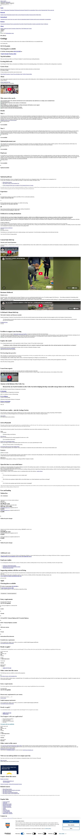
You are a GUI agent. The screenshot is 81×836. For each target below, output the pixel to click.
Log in (12, 3)
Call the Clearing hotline (27, 74)
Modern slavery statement (7, 813)
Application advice (4, 19)
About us (4, 809)
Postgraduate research (11, 14)
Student (2, 29)
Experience (8, 74)
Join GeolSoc (3, 415)
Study (1, 8)
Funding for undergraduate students (9, 565)
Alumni (17, 28)
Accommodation (32, 10)
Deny (71, 828)
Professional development (19, 10)
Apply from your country (12, 19)
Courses (1, 10)
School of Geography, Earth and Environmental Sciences (11, 784)
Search (3, 3)
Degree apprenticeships (14, 23)
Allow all (71, 821)
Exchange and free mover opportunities (37, 19)
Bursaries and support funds (8, 567)
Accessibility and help (7, 812)
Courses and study (6, 801)
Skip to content (3, 0)
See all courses (3, 697)
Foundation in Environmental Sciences (7, 748)
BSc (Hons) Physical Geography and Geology (11, 790)
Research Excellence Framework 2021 (28, 14)
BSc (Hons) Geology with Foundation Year (11, 183)
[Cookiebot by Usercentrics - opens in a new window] (7, 834)
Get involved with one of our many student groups (9, 446)
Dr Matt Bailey (3, 391)
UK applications (3, 593)
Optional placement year (5, 507)
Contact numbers (6, 811)
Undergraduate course (10, 33)
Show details (61, 833)
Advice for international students (23, 19)
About (2, 26)
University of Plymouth (7, 818)
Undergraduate (6, 10)
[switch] (34, 834)
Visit (22, 28)
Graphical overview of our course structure (8, 120)
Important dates (44, 10)
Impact (5, 14)
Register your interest (4, 779)
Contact (30, 28)
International (3, 17)
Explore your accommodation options (7, 441)
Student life (26, 10)
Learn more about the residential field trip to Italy (9, 246)
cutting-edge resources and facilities (20, 333)
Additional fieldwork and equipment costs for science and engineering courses (16, 556)
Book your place (3, 760)
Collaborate (46, 23)
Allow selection (71, 825)
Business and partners (7, 806)
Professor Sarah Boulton (5, 401)
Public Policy (38, 14)
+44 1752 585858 (6, 782)
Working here (25, 28)
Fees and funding (16, 74)
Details (4, 74)
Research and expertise (7, 804)
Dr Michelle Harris (4, 322)
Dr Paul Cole (7, 82)
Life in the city (3, 436)
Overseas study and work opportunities (7, 348)
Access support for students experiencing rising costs (10, 575)
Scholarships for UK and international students (11, 566)
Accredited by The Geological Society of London (24, 185)
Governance (13, 28)
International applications (12, 593)
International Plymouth (7, 803)
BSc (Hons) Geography (7, 791)
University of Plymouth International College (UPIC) (12, 745)
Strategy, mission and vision (5, 28)
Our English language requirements (7, 643)
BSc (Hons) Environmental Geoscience (10, 792)
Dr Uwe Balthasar (4, 396)
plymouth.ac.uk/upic (11, 749)
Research (2, 12)
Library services (38, 10)
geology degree (40, 471)
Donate (42, 23)
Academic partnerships (36, 23)
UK (1, 495)
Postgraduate (12, 10)
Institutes (2, 14)
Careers (11, 74)
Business (2, 21)
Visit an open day (51, 10)
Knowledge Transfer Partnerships (25, 23)
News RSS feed (6, 810)
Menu (7, 3)
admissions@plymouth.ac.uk (8, 781)
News (20, 28)
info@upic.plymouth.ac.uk (28, 749)
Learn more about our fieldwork (6, 227)
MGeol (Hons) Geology (7, 182)
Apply (21, 74)
